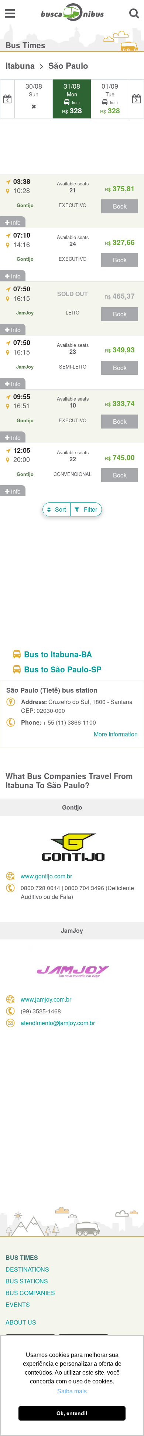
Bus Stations (27, 1281)
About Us (21, 1322)
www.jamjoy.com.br (46, 999)
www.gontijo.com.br (46, 876)
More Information (116, 734)
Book (120, 206)
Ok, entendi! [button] (72, 1413)
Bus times (22, 1257)
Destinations (27, 1269)
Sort (60, 509)
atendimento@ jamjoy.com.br (58, 1023)
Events (18, 1304)
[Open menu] (10, 13)
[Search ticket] (134, 13)
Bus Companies (30, 1293)
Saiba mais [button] (72, 1391)
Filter (89, 509)
